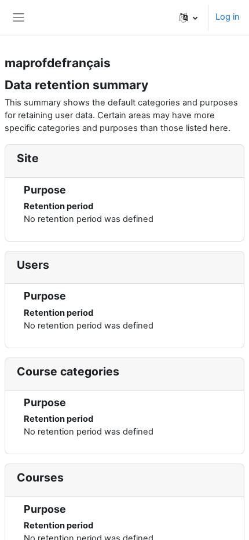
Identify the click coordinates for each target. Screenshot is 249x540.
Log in (227, 17)
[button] (188, 17)
